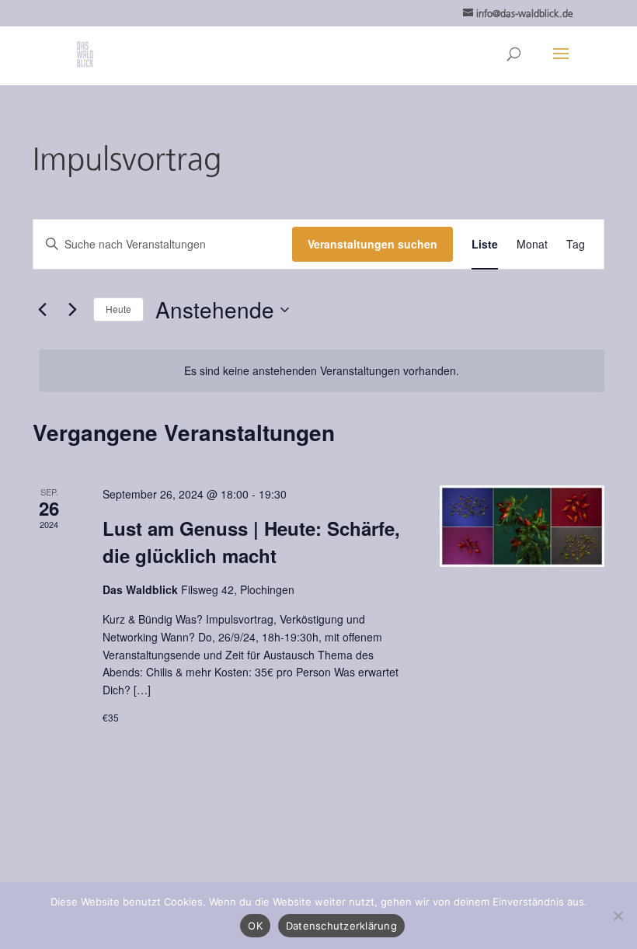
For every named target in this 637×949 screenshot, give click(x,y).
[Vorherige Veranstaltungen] (42, 310)
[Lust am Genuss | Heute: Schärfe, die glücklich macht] (522, 526)
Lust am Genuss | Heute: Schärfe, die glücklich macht (251, 541)
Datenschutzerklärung (341, 925)
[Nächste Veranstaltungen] (72, 310)
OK (255, 925)
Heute (118, 308)
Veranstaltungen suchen (372, 244)
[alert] (321, 370)
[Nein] (617, 915)
